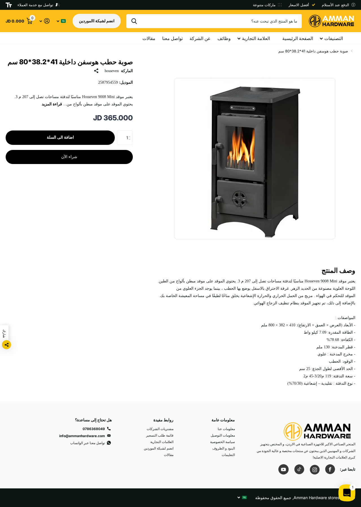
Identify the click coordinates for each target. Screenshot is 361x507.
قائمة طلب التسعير (159, 435)
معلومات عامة (223, 419)
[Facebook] (330, 469)
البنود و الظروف (223, 448)
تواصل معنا (172, 38)
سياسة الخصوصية (222, 442)
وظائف (224, 38)
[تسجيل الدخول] (44, 21)
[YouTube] (283, 469)
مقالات (148, 38)
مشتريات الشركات (160, 429)
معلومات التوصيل (223, 435)
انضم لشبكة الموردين (158, 448)
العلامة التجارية (256, 38)
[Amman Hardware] (317, 429)
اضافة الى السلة (60, 137)
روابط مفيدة (163, 419)
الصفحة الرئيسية (297, 38)
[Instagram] (314, 469)
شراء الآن (69, 157)
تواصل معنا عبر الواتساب (87, 443)
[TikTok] (299, 469)
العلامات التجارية (161, 442)
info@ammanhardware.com (82, 436)
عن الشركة (200, 38)
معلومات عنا (226, 429)
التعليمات (228, 455)
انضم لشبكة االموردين (97, 20)
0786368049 (94, 429)
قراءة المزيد (52, 104)
